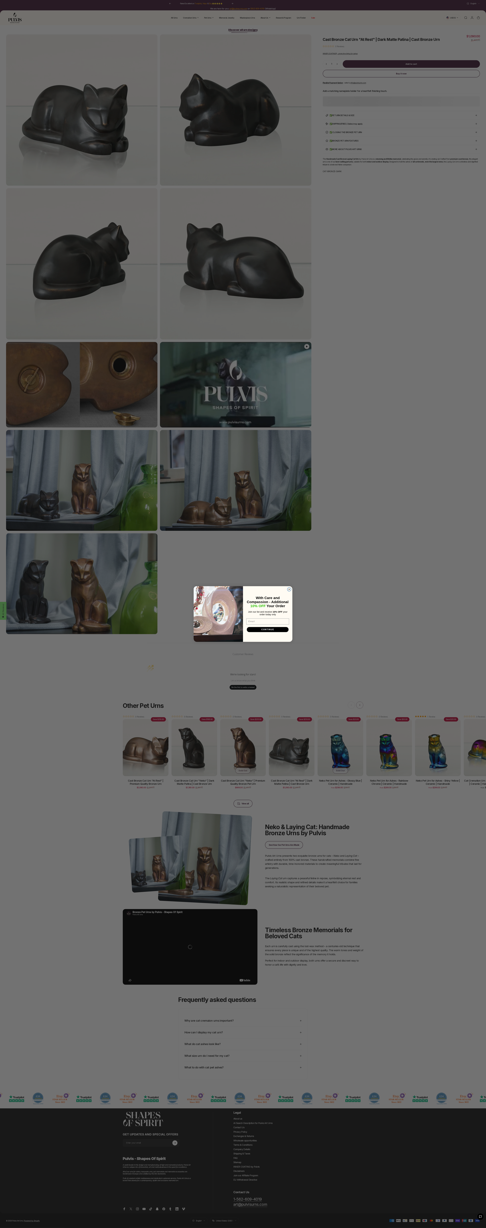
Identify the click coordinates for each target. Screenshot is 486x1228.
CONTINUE (267, 629)
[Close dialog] (289, 589)
